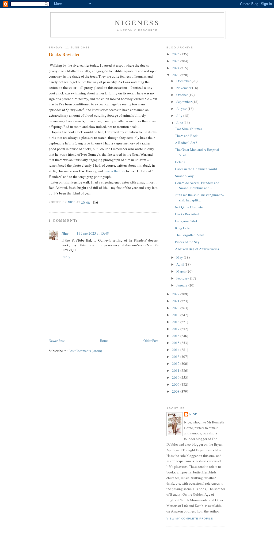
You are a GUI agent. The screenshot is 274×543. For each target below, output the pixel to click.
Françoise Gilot (186, 221)
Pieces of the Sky (187, 241)
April (180, 264)
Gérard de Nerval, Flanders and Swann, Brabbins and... (197, 185)
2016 (176, 335)
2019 (176, 314)
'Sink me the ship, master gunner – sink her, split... (199, 197)
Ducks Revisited (187, 214)
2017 (176, 328)
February (183, 278)
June (180, 122)
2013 (176, 356)
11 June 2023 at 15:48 (93, 233)
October (182, 94)
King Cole (182, 227)
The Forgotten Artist (189, 234)
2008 (176, 391)
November (184, 87)
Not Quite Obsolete (189, 207)
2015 (176, 342)
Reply (66, 256)
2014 (176, 349)
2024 (176, 68)
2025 (176, 61)
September (184, 101)
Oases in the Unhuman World (196, 168)
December (184, 80)
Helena (180, 161)
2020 (176, 307)
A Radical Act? (186, 142)
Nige (65, 233)
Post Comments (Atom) (85, 350)
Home (104, 340)
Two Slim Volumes (188, 128)
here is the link (115, 171)
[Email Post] (95, 202)
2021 (176, 301)
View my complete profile (189, 518)
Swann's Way (184, 175)
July (179, 115)
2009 (176, 384)
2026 (176, 54)
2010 (176, 377)
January (182, 285)
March (181, 271)
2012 (176, 363)
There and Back (186, 135)
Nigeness (137, 22)
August (182, 108)
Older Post (150, 340)
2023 (176, 74)
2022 (176, 294)
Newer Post (57, 340)
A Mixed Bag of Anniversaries (197, 248)
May (180, 257)
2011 (176, 370)
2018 (176, 321)
